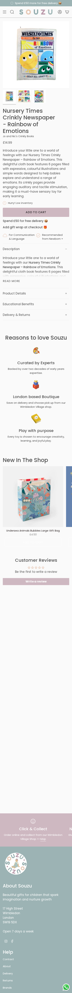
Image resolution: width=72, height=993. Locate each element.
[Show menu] (4, 12)
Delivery (8, 973)
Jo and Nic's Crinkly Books (18, 136)
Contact (8, 959)
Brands (7, 987)
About (7, 966)
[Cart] (67, 12)
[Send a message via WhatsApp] (66, 987)
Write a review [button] (36, 581)
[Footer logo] (16, 863)
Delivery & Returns (16, 315)
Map (43, 839)
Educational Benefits (18, 304)
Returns (8, 980)
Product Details (14, 293)
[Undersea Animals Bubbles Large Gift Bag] (33, 496)
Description (11, 249)
